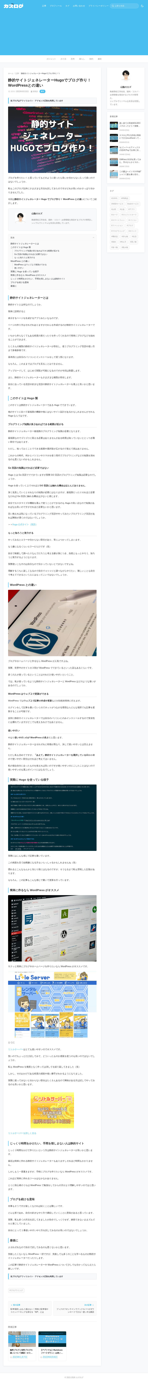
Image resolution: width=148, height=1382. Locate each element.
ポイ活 (63, 59)
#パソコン (133, 220)
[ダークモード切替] (142, 6)
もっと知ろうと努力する (24, 257)
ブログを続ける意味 (20, 282)
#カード (114, 215)
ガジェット (51, 59)
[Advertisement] (74, 31)
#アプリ (131, 209)
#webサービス (133, 204)
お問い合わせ (79, 6)
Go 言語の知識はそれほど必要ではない (30, 254)
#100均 (114, 198)
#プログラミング (16, 1290)
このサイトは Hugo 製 (21, 247)
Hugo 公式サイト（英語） (25, 524)
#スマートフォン (118, 220)
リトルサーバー (15, 1049)
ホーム (10, 73)
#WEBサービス (117, 204)
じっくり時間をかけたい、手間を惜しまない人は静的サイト (38, 279)
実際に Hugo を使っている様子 (25, 271)
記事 (44, 6)
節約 (91, 59)
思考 (73, 59)
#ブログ (130, 226)
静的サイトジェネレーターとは (25, 243)
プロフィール (56, 6)
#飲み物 (125, 247)
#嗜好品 (114, 236)
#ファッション (117, 226)
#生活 (134, 236)
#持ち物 (125, 236)
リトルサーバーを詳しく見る (22, 1133)
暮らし (82, 59)
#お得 (113, 209)
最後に (14, 286)
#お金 (122, 209)
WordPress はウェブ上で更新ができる (30, 265)
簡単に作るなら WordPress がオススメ (28, 275)
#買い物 (133, 242)
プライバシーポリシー (98, 6)
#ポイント (133, 231)
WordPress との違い (20, 261)
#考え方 (123, 242)
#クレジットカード (129, 215)
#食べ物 (114, 247)
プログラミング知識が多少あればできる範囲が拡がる (36, 251)
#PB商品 (124, 198)
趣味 (100, 59)
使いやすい (19, 268)
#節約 (113, 242)
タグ (67, 6)
